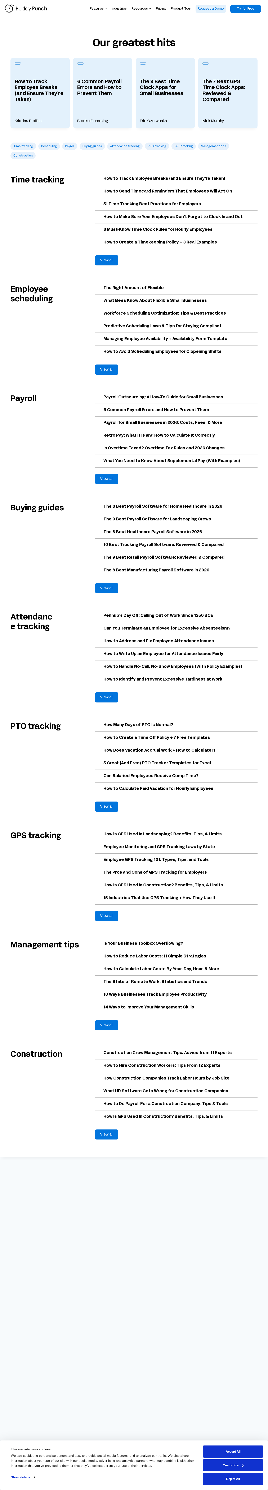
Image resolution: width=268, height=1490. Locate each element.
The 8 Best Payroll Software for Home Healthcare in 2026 (162, 507)
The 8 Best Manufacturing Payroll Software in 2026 (156, 570)
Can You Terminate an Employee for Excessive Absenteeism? (167, 628)
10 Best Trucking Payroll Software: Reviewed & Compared (163, 545)
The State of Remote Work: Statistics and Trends (155, 982)
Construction (23, 155)
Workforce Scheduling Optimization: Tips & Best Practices (164, 313)
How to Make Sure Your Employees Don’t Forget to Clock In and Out (173, 217)
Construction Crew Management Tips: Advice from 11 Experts (167, 1053)
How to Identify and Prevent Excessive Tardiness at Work (162, 679)
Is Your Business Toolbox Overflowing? (143, 944)
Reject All (233, 1479)
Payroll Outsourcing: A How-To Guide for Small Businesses (163, 397)
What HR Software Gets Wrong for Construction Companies (165, 1091)
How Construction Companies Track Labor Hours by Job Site (166, 1078)
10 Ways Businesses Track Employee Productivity (155, 995)
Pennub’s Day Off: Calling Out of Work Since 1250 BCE (158, 616)
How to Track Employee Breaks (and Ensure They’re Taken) (39, 91)
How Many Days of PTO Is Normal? (138, 725)
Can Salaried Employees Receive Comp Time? (150, 776)
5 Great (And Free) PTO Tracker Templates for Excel (157, 763)
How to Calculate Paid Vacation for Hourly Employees (158, 789)
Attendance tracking (125, 146)
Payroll (69, 146)
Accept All (233, 1451)
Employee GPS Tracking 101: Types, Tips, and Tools (156, 860)
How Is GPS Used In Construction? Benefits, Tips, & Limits (163, 885)
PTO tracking (157, 146)
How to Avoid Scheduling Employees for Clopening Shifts (162, 352)
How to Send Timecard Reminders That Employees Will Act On (167, 191)
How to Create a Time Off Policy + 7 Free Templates (156, 738)
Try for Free (245, 8)
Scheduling (49, 146)
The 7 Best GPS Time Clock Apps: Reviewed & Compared (223, 91)
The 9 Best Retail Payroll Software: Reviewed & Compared (163, 558)
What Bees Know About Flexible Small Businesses (155, 301)
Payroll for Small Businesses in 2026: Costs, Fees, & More (162, 423)
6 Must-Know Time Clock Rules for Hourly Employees (158, 230)
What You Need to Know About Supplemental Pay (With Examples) (171, 461)
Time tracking (23, 146)
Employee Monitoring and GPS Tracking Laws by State (159, 847)
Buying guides (92, 146)
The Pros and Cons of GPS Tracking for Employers (155, 872)
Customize (230, 1465)
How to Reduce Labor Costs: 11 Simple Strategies (154, 956)
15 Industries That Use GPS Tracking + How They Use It (159, 898)
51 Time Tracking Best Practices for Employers (152, 204)
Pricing (161, 8)
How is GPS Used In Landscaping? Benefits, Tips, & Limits (162, 834)
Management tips (213, 146)
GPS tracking (183, 146)
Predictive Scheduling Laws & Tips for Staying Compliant (162, 326)
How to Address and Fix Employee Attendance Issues (158, 641)
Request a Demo (211, 8)
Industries (119, 8)
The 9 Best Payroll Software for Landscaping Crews (157, 519)
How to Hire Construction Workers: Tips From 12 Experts (161, 1066)
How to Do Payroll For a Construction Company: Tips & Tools (165, 1104)
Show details (20, 1477)
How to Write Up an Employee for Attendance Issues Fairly (163, 654)
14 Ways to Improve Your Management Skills (148, 1007)
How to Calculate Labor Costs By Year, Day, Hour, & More (161, 969)
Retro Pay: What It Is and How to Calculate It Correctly (159, 435)
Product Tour (181, 8)
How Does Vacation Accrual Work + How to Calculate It (159, 750)
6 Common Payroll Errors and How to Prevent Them (99, 88)
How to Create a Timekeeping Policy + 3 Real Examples (160, 242)
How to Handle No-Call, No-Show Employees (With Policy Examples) (172, 667)
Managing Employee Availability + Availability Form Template (165, 339)
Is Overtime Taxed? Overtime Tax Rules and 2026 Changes (164, 448)
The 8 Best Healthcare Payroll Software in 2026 (152, 532)
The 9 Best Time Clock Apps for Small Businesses (161, 88)
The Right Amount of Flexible (133, 288)
